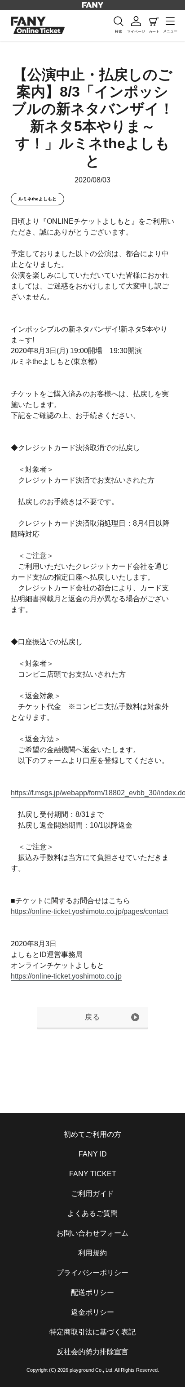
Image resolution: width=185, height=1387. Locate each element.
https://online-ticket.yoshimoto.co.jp (66, 976)
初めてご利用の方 (92, 1134)
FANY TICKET (92, 1174)
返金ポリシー (92, 1312)
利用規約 (92, 1253)
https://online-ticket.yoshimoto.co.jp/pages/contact (89, 911)
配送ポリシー (92, 1292)
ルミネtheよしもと (37, 198)
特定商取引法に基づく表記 (92, 1332)
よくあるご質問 (92, 1213)
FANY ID (93, 1154)
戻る (93, 1017)
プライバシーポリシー (92, 1272)
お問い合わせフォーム (92, 1233)
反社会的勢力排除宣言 (92, 1352)
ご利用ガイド (92, 1193)
